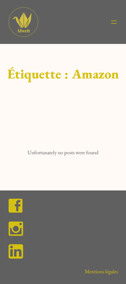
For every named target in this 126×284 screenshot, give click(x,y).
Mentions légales (101, 271)
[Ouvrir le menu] (114, 22)
